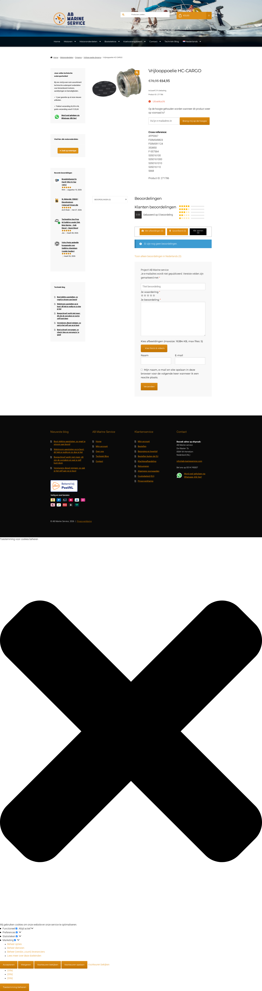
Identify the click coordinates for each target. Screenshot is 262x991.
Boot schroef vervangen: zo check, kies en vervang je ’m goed (68, 332)
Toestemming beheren (14, 987)
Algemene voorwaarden (148, 471)
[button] (137, 72)
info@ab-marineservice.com (189, 461)
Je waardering (150, 292)
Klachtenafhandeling (147, 461)
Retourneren (143, 466)
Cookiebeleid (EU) (146, 476)
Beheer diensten (15, 948)
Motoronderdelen (88, 41)
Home (57, 41)
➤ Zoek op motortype (68, 151)
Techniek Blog (172, 41)
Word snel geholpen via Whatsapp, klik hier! (70, 116)
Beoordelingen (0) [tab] (102, 200)
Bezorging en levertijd (147, 451)
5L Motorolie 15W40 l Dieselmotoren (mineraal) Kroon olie (70, 202)
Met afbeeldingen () (153, 231)
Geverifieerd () (179, 231)
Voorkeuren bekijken (47, 964)
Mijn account (102, 446)
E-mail (179, 355)
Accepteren (9, 964)
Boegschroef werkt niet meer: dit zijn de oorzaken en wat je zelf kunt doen (68, 315)
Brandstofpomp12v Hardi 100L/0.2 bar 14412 (69, 182)
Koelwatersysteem (132, 41)
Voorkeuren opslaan (74, 964)
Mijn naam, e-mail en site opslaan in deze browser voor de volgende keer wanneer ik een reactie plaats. (170, 373)
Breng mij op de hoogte (195, 121)
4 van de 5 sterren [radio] (151, 295)
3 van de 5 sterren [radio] (148, 295)
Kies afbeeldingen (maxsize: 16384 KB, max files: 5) (172, 341)
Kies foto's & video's (154, 348)
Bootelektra (110, 41)
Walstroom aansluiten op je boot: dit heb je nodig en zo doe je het (69, 306)
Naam (144, 355)
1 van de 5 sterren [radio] (142, 295)
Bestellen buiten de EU (148, 456)
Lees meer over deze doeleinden (24, 955)
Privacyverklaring (145, 481)
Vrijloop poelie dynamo (92, 57)
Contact (153, 41)
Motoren (68, 41)
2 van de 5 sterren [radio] (145, 295)
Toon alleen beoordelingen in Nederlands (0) (158, 256)
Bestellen (142, 446)
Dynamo (78, 57)
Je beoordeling (151, 299)
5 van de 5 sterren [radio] (154, 295)
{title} (10, 970)
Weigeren (26, 964)
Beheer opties (14, 944)
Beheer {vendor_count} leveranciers (26, 951)
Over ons (100, 451)
